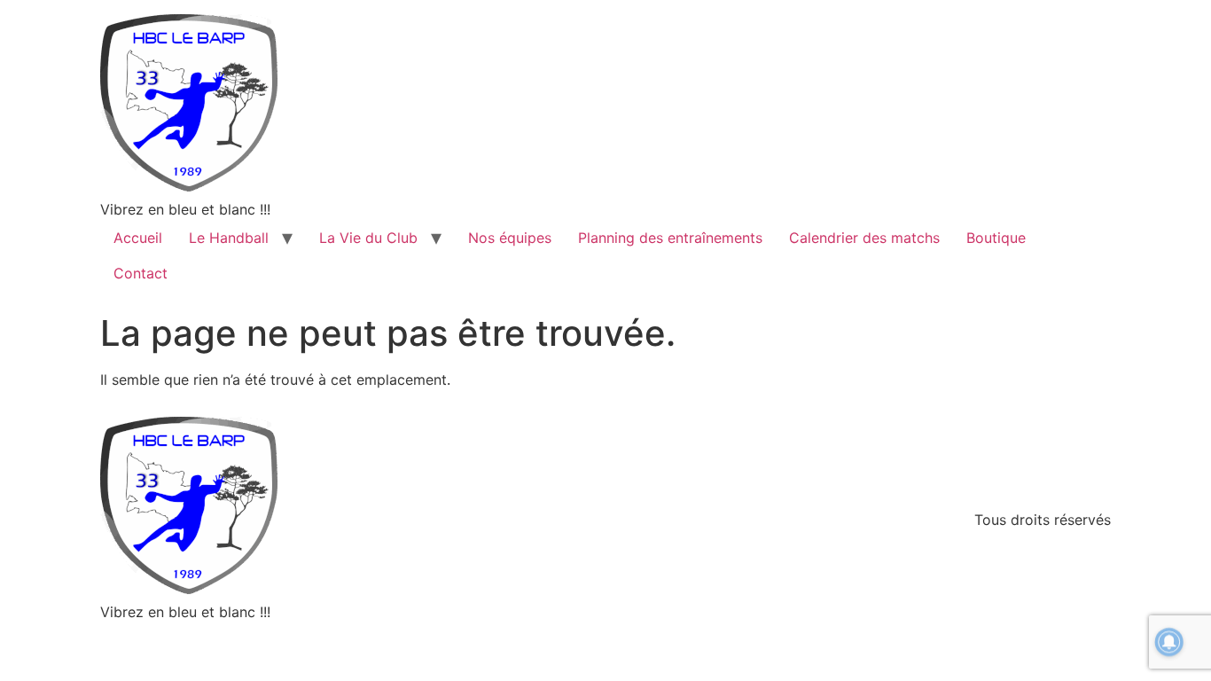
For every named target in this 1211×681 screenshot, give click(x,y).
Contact (140, 273)
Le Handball (229, 238)
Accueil (137, 238)
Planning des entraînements (670, 238)
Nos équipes (509, 238)
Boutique (996, 238)
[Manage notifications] (1169, 642)
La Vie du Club (368, 238)
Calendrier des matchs (864, 238)
